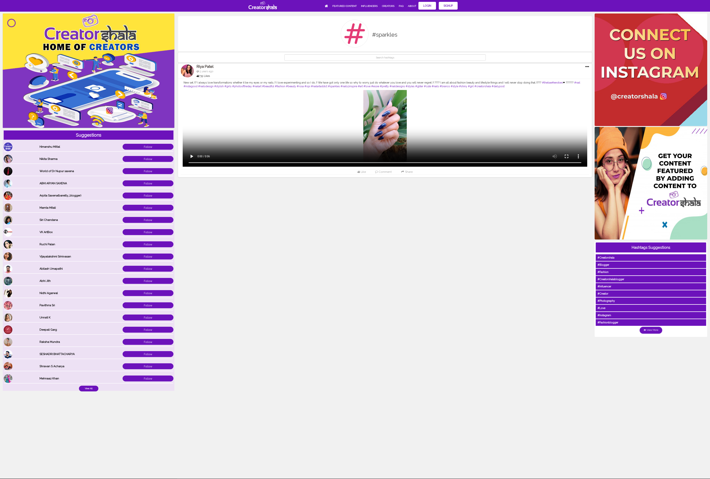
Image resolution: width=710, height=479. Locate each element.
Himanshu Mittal (50, 146)
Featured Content (344, 6)
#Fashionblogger (608, 322)
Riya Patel (205, 66)
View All (88, 388)
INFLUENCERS (369, 6)
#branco (445, 86)
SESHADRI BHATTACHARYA (57, 354)
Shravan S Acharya (52, 366)
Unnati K (45, 317)
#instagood (190, 86)
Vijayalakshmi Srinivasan (55, 256)
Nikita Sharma (49, 159)
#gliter (419, 86)
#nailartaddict (319, 86)
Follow (148, 146)
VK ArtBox (46, 232)
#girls (227, 86)
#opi (307, 86)
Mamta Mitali (48, 207)
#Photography (606, 300)
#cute (427, 86)
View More (652, 330)
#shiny (463, 86)
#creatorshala (482, 86)
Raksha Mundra (50, 342)
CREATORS (388, 6)
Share (408, 172)
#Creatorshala (606, 257)
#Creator (603, 293)
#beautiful (268, 86)
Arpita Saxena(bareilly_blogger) (60, 195)
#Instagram (604, 315)
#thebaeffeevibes (552, 82)
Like (363, 172)
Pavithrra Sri (47, 305)
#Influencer (604, 286)
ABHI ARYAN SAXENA (53, 183)
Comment (385, 172)
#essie (375, 86)
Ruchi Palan (47, 244)
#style (454, 86)
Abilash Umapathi (51, 268)
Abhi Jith (45, 281)
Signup (448, 5)
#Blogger (603, 264)
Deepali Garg (48, 329)
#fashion (280, 86)
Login (427, 5)
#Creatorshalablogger (611, 279)
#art (360, 86)
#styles (410, 86)
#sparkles (334, 86)
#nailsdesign (206, 86)
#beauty (291, 86)
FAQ (401, 6)
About (412, 6)
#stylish (219, 86)
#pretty (384, 86)
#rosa (300, 86)
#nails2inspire (349, 86)
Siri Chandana (49, 220)
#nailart (257, 86)
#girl (471, 86)
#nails (435, 86)
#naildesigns (397, 86)
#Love (601, 308)
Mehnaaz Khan (49, 378)
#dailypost (498, 86)
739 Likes (204, 75)
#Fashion (603, 272)
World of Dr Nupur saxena (57, 171)
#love (367, 86)
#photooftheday (242, 86)
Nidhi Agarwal (49, 293)
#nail (577, 82)
